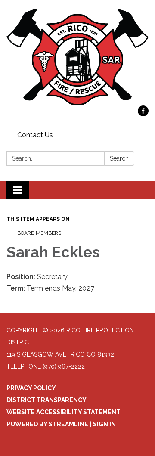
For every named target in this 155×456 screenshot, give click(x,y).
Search (119, 158)
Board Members (39, 233)
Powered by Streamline (47, 424)
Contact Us (35, 135)
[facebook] (143, 114)
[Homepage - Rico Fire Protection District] (77, 57)
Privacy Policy (31, 388)
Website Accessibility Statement (63, 412)
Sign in (104, 424)
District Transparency (46, 400)
